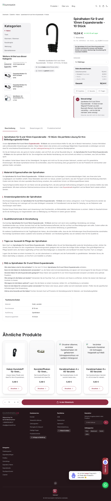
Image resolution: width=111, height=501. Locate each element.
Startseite (5, 14)
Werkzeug (8, 46)
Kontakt (32, 417)
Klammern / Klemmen (12, 38)
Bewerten (92, 91)
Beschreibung (10, 128)
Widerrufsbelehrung (62, 427)
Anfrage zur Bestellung (39, 437)
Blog (73, 6)
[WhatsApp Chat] (105, 485)
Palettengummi (7, 451)
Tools (6, 34)
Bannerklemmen (10, 50)
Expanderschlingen (8, 454)
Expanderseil (67, 187)
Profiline (5, 458)
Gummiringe (6, 461)
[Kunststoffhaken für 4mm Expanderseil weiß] (42, 367)
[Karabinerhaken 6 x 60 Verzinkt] (96, 367)
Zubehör (12, 14)
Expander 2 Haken (8, 464)
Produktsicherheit (54, 128)
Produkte (53, 6)
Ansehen (14, 388)
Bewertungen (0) (36, 128)
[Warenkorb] (103, 6)
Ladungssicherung (42, 148)
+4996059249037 (8, 422)
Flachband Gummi (8, 471)
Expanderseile (34, 143)
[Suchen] (96, 6)
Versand (105, 40)
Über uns (65, 6)
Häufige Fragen (34, 430)
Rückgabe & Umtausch (36, 427)
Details (22, 128)
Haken (18, 14)
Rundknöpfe (9, 42)
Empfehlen (81, 91)
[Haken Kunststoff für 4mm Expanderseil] (15, 367)
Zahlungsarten (34, 423)
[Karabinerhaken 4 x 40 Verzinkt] (69, 367)
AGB (58, 417)
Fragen (103, 91)
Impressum (60, 423)
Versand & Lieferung (35, 420)
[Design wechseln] (106, 6)
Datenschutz (61, 420)
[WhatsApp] (55, 483)
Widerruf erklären (64, 430)
